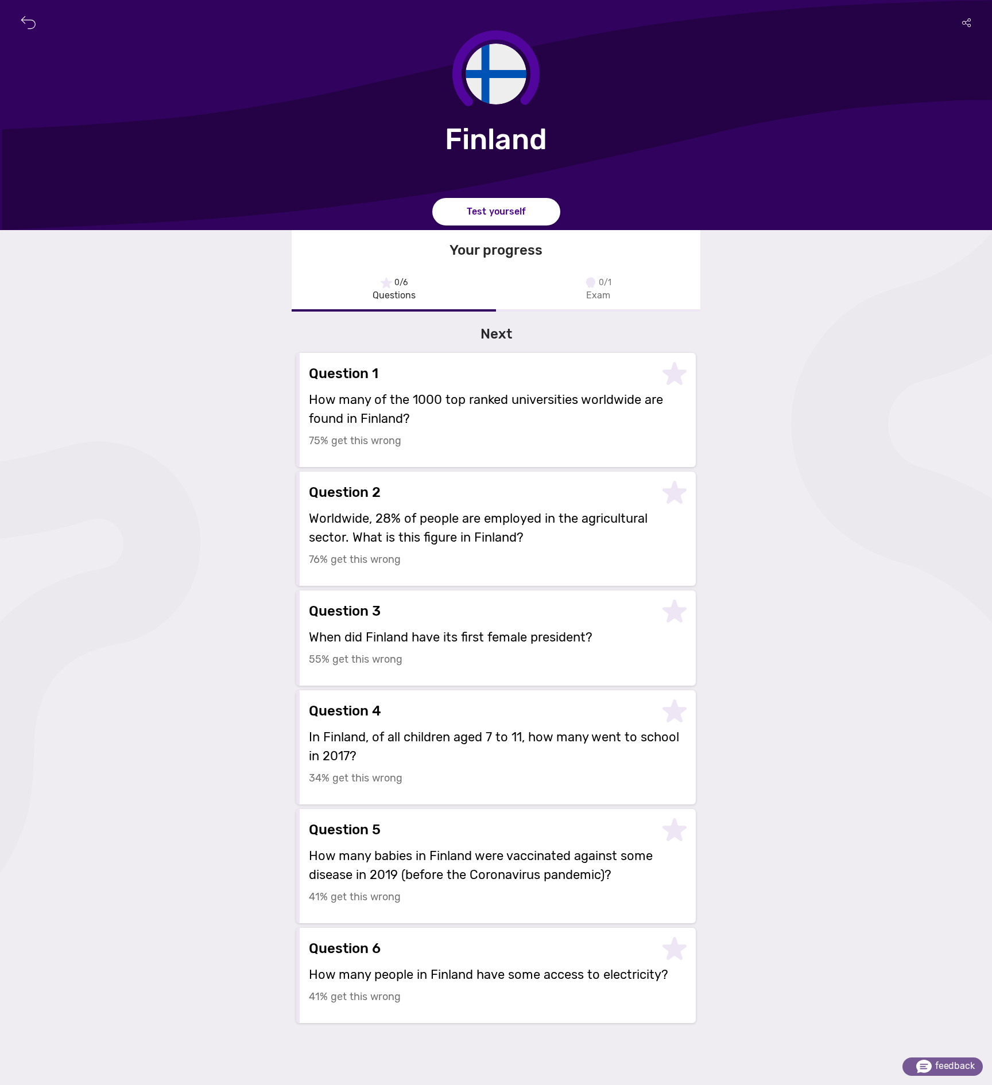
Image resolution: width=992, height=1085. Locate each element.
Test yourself (496, 211)
